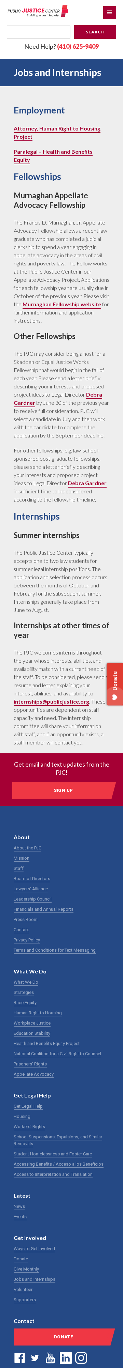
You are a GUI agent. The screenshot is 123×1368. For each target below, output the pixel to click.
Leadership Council (33, 899)
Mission (21, 858)
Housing (22, 1116)
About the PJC (27, 847)
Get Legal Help (28, 1106)
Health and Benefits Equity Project (47, 1043)
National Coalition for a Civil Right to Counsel (57, 1053)
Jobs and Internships (34, 1279)
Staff (19, 868)
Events (20, 1216)
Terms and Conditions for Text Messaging (55, 950)
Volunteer (23, 1289)
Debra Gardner (87, 483)
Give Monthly (26, 1269)
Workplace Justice (32, 1023)
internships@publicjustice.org (51, 701)
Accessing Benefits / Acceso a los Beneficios (59, 1164)
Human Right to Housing (38, 1012)
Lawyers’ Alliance (31, 888)
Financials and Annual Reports (43, 909)
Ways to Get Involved (34, 1248)
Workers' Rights (29, 1126)
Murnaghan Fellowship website (62, 304)
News (19, 1206)
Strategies (24, 992)
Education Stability (32, 1033)
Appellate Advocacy (34, 1074)
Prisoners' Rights (30, 1063)
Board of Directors (32, 878)
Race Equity (25, 1002)
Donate (21, 1258)
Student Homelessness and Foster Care (53, 1153)
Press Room (26, 919)
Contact (21, 929)
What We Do (26, 982)
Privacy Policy (27, 939)
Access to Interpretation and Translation (53, 1174)
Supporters (25, 1299)
